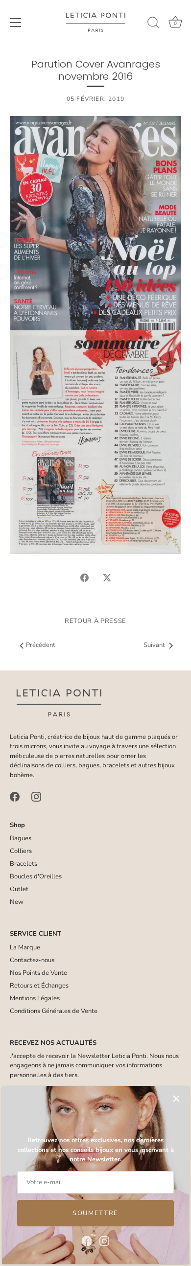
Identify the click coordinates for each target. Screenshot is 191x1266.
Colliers (21, 851)
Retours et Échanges (39, 985)
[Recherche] (153, 24)
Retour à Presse (95, 621)
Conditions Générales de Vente (53, 1011)
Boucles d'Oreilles (36, 876)
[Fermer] (176, 1098)
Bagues (20, 838)
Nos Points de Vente (38, 972)
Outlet (19, 889)
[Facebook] (87, 1240)
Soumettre (95, 1213)
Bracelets (23, 863)
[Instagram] (104, 1240)
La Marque (25, 947)
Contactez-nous (32, 960)
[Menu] (15, 22)
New (17, 902)
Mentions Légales (35, 998)
